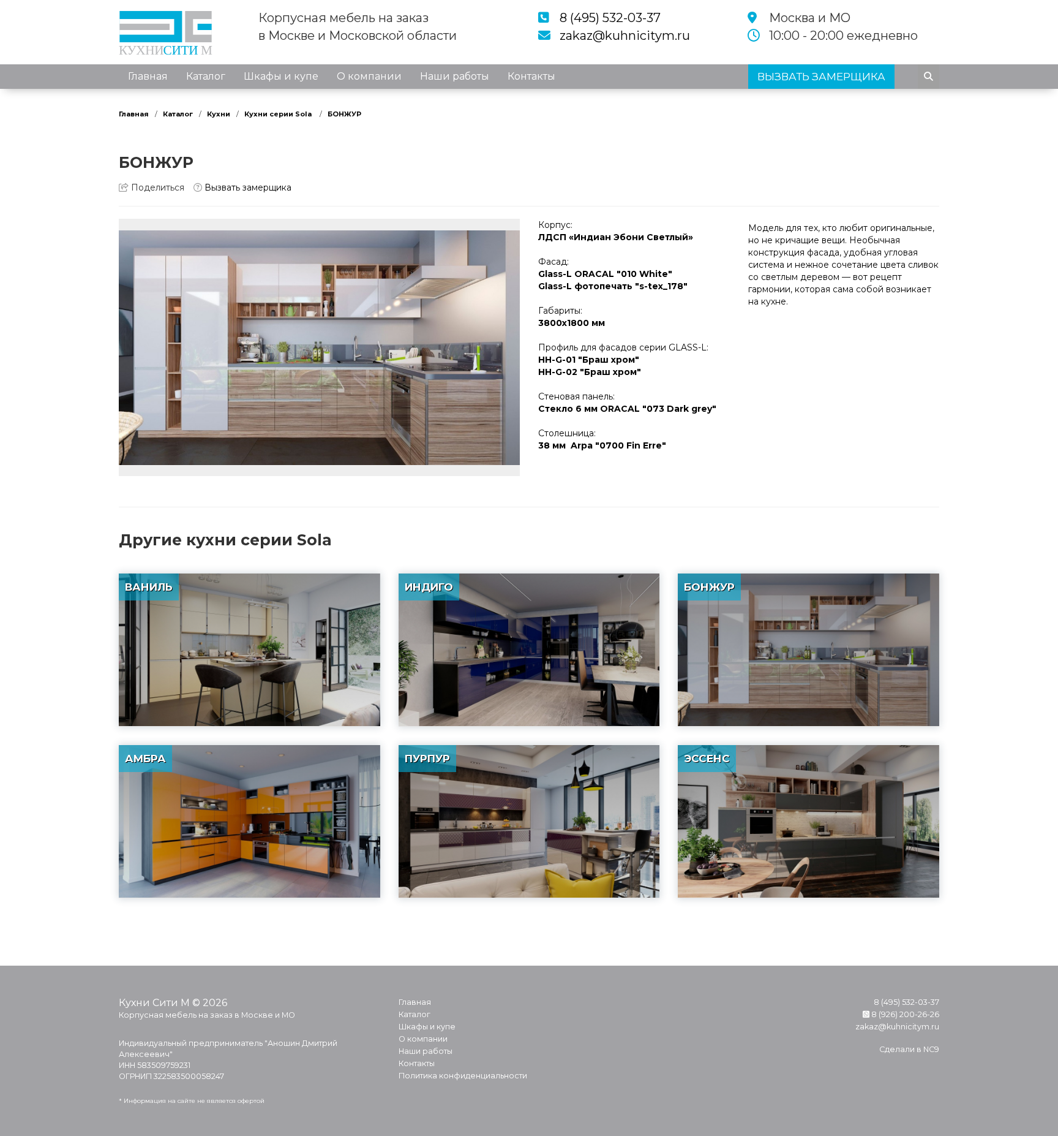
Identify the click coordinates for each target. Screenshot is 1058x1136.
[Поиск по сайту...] (928, 76)
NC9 (931, 1049)
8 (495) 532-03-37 (610, 17)
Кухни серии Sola (278, 114)
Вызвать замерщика (246, 187)
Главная (148, 76)
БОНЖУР (344, 114)
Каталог (205, 76)
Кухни (218, 114)
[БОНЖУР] (319, 347)
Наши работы (454, 76)
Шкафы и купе (281, 76)
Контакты (531, 76)
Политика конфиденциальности (463, 1075)
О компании (369, 76)
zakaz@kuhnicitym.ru (625, 35)
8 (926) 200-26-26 (904, 1014)
